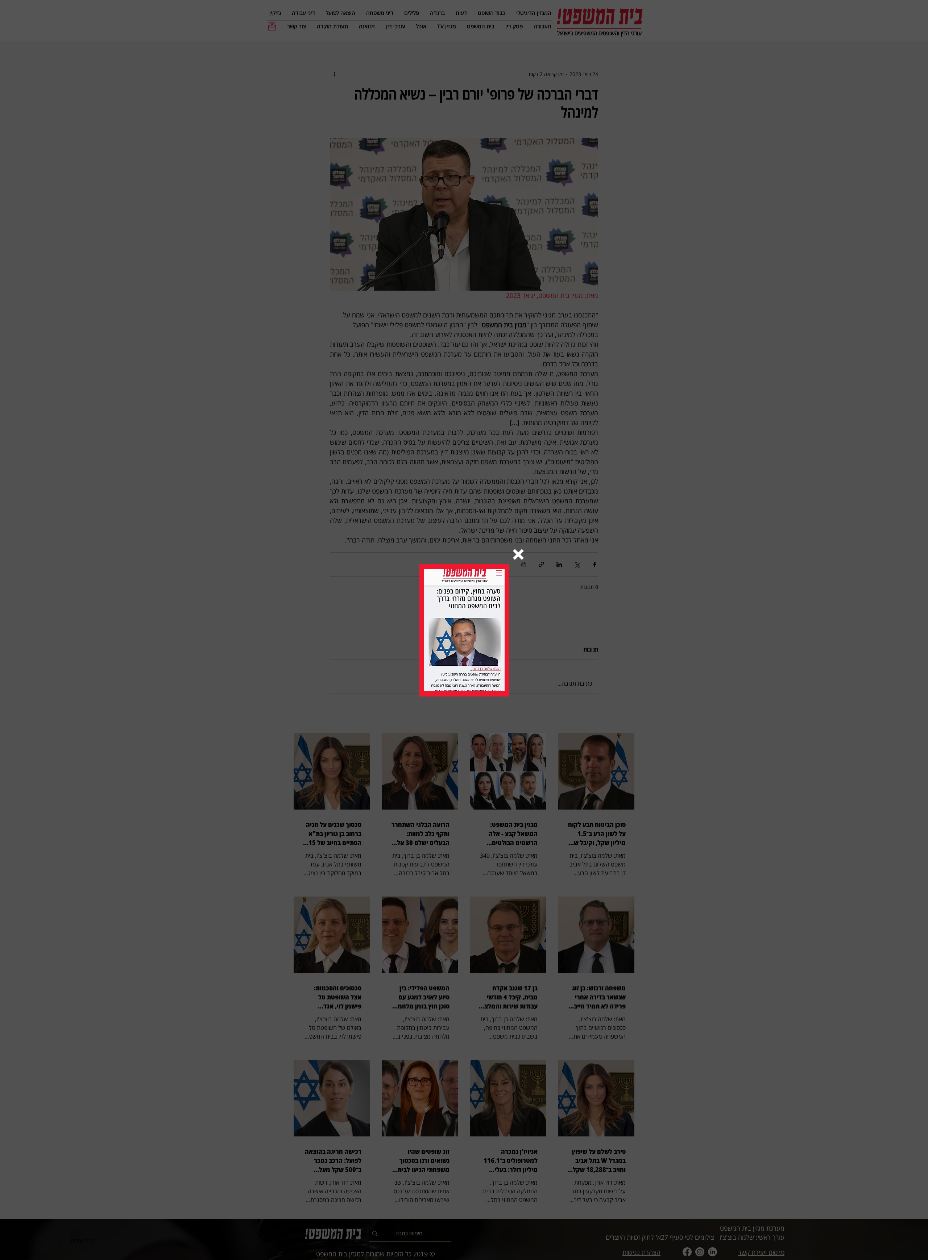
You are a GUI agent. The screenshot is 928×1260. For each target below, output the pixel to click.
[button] (518, 554)
